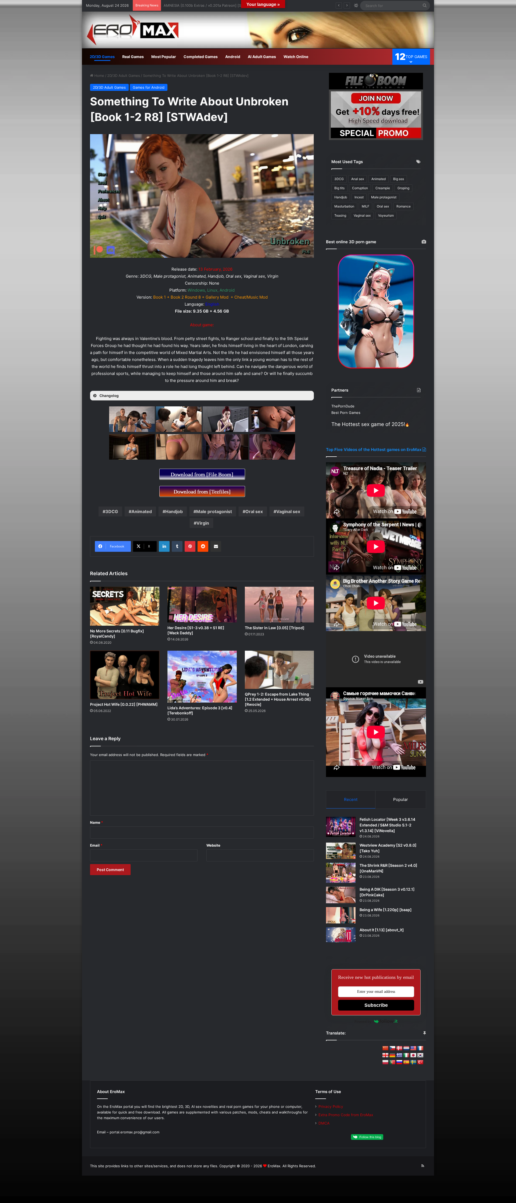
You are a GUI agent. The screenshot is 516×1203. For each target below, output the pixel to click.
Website (213, 845)
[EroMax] (258, 30)
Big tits (339, 188)
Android (232, 56)
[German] (392, 1055)
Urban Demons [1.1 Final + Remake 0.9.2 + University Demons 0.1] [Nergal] (226, 5)
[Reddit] (203, 546)
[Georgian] (385, 1055)
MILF (365, 206)
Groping (403, 188)
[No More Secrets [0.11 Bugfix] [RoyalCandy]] (124, 606)
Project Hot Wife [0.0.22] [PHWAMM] (124, 704)
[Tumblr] (177, 546)
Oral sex (254, 511)
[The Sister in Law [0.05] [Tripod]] (279, 604)
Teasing (340, 215)
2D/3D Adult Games (123, 75)
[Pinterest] (190, 546)
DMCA (323, 1123)
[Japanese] (413, 1055)
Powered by (362, 1021)
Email (96, 845)
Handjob (174, 511)
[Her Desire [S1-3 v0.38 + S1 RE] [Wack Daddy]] (202, 604)
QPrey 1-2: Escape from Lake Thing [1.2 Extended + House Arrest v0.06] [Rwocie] (278, 699)
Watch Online (296, 56)
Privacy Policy (330, 1106)
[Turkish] (420, 1062)
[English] (413, 1048)
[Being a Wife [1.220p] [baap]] (341, 915)
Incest (359, 197)
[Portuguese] (392, 1062)
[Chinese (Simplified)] (385, 1048)
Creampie (382, 188)
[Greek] (399, 1055)
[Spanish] (406, 1062)
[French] (420, 1048)
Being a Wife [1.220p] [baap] (386, 909)
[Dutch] (406, 1048)
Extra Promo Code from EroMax (345, 1115)
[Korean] (420, 1055)
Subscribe (376, 1005)
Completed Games (201, 56)
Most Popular (163, 56)
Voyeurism (386, 215)
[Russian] (399, 1062)
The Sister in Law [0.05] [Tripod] (274, 627)
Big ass (398, 179)
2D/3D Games (102, 56)
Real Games (133, 56)
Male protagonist (214, 511)
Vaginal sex (288, 511)
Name (96, 822)
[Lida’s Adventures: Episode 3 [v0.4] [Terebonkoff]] (202, 676)
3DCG (111, 511)
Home (98, 75)
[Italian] (406, 1055)
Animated (141, 511)
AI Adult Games (262, 56)
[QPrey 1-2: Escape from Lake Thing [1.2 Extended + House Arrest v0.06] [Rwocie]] (279, 670)
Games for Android (148, 87)
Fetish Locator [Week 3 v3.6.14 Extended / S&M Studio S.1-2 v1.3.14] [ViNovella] (387, 825)
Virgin (202, 523)
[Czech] (392, 1048)
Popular (400, 799)
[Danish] (399, 1048)
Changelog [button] (109, 395)
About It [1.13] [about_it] (382, 930)
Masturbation (344, 206)
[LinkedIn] (164, 546)
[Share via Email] (215, 546)
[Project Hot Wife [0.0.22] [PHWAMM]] (124, 675)
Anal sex (357, 179)
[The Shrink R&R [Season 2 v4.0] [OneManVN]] (341, 873)
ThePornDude (342, 406)
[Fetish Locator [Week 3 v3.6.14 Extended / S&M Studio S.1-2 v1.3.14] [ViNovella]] (341, 827)
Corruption (360, 188)
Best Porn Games (345, 412)
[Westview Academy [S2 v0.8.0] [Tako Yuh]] (341, 851)
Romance (403, 206)
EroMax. (274, 1166)
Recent (350, 799)
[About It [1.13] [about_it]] (341, 935)
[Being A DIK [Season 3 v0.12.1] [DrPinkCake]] (341, 895)
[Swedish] (413, 1062)
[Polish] (385, 1062)
